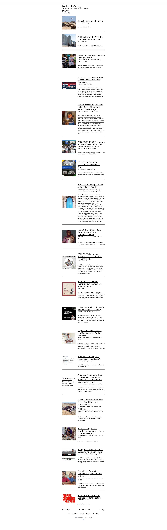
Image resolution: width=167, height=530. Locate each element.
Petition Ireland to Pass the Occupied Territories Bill (90, 38)
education (98, 199)
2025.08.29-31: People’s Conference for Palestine (89, 496)
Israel (91, 122)
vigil (103, 152)
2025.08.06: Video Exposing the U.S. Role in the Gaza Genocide (91, 79)
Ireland (92, 45)
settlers (84, 47)
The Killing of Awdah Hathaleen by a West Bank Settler (90, 473)
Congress (96, 292)
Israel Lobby (98, 208)
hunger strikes (98, 205)
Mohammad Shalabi (92, 213)
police (101, 127)
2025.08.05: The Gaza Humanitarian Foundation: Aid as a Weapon (89, 283)
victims (79, 132)
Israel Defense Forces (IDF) (87, 208)
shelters (89, 218)
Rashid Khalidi (91, 216)
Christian (85, 198)
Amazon (80, 115)
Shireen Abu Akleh (95, 218)
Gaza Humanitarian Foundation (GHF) (90, 293)
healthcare (100, 65)
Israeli (87, 27)
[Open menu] (63, 3)
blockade (80, 198)
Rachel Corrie (81, 216)
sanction (99, 94)
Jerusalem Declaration (83, 209)
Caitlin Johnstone (82, 365)
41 (82, 510)
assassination (98, 194)
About (82, 513)
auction (84, 173)
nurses (90, 389)
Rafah (95, 94)
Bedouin (93, 115)
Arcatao (80, 173)
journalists (101, 209)
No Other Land (97, 125)
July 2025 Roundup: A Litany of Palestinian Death (91, 186)
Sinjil (102, 218)
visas (86, 132)
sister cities (88, 174)
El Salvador (94, 173)
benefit (81, 292)
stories (98, 174)
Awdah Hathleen (86, 115)
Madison (93, 93)
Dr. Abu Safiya (91, 65)
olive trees (83, 319)
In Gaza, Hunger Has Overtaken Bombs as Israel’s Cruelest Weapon (91, 431)
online (79, 94)
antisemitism (88, 194)
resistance (92, 319)
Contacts (88, 513)
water (81, 154)
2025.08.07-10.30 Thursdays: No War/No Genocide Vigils (91, 143)
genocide (83, 27)
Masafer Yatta (85, 125)
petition (79, 47)
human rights (86, 67)
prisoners (92, 67)
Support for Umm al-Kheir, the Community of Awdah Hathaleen (90, 332)
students (90, 219)
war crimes (84, 69)
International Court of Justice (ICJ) (86, 91)
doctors (85, 65)
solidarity (94, 174)
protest (97, 214)
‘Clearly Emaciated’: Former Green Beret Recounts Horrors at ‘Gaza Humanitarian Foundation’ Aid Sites (90, 404)
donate (79, 120)
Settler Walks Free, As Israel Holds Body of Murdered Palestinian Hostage (90, 107)
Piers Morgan (81, 366)
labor (79, 211)
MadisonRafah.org (71, 6)
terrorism (94, 47)
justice (101, 266)
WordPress (96, 513)
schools (79, 96)
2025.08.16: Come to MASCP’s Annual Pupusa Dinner (89, 164)
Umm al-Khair (101, 130)
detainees (80, 65)
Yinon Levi (99, 221)
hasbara (88, 89)
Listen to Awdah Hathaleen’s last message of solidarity (91, 308)
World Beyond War (91, 154)
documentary (93, 118)
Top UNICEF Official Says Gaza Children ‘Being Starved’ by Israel (89, 232)
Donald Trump (98, 88)
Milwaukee (80, 346)
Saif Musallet (99, 216)
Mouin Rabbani (99, 93)
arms (81, 88)
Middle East (95, 211)
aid (78, 88)
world (84, 154)
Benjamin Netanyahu (99, 196)
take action (89, 47)
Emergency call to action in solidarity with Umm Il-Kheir (90, 450)
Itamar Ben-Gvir (88, 123)
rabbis (101, 214)
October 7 (83, 214)
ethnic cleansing (86, 120)
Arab (93, 194)
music (97, 152)
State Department (86, 96)
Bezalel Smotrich (88, 117)
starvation (85, 219)
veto (95, 271)
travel (102, 174)
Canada (94, 117)
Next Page (102, 510)
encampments (94, 264)
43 (85, 510)
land (95, 45)
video (93, 96)
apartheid (80, 45)
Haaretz (99, 120)
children (87, 242)
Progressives (98, 67)
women (98, 132)
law (89, 93)
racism (90, 128)
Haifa (102, 120)
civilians (99, 117)
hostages (80, 67)
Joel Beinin (96, 209)
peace (98, 127)
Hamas (79, 122)
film (95, 120)
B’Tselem (88, 196)
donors (94, 199)
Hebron (83, 122)
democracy (80, 118)
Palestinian (84, 94)
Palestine (88, 503)
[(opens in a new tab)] (69, 22)
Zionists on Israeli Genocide (90, 21)
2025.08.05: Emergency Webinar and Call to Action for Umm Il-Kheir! (90, 256)
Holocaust (80, 205)
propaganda (90, 94)
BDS (84, 45)
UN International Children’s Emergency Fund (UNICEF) (91, 244)
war (90, 27)
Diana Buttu (87, 118)
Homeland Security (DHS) (96, 89)
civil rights (90, 198)
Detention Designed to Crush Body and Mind (91, 56)
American (82, 194)
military (85, 213)
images (87, 122)
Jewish (94, 123)
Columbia (95, 198)
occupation (99, 45)
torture (79, 69)
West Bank (100, 47)
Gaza (79, 27)
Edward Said (81, 201)
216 (89, 510)
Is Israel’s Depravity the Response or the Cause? (89, 357)
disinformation (91, 88)
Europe (92, 120)
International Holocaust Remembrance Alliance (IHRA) (91, 206)
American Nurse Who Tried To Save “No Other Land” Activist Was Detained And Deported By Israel (90, 378)
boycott (88, 45)
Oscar (88, 127)
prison (79, 128)
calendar (85, 88)
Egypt (100, 292)
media (91, 125)
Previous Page (66, 510)
